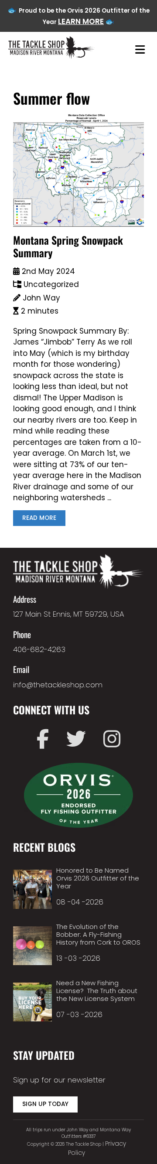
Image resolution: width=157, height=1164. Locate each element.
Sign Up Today (45, 1104)
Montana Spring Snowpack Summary (68, 246)
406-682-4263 (39, 649)
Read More (39, 518)
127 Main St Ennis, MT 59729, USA (68, 614)
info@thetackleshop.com (57, 684)
